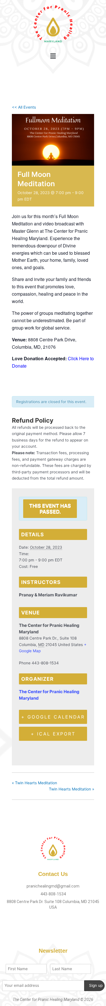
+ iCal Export (53, 734)
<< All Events (24, 107)
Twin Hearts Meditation (34, 783)
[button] (53, 56)
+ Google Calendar (53, 717)
